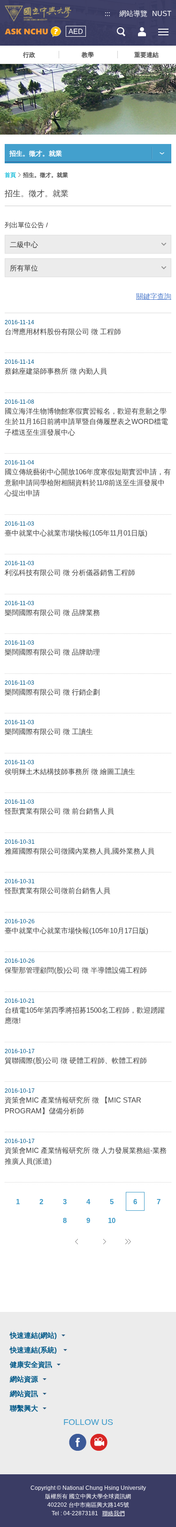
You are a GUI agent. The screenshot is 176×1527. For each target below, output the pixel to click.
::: (107, 13)
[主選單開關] (163, 32)
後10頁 (128, 1241)
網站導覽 (133, 13)
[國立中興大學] (38, 14)
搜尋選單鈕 (121, 32)
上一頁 (76, 1241)
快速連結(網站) (33, 1335)
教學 (88, 54)
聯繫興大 (24, 1408)
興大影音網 (98, 1442)
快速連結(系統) (34, 1350)
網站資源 (24, 1379)
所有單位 (24, 268)
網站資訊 (24, 1394)
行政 (29, 54)
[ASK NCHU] (33, 31)
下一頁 (104, 1241)
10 (111, 1220)
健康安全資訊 (31, 1364)
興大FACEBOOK (77, 1442)
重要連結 (146, 54)
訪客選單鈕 (142, 32)
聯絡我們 (113, 1513)
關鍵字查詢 (153, 296)
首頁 (10, 175)
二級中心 (24, 244)
